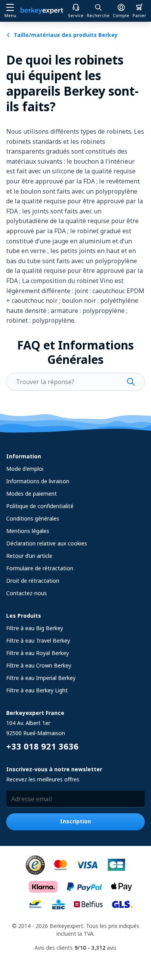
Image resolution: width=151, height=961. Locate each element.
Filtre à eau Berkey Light (37, 690)
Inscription (75, 821)
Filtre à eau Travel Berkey (38, 640)
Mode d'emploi (24, 468)
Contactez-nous (26, 593)
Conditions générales (32, 518)
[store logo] (41, 10)
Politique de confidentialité (40, 506)
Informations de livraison (37, 481)
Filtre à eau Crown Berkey (38, 665)
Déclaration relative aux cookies (46, 543)
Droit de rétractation (32, 580)
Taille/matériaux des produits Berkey (66, 34)
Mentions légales (27, 531)
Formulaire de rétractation (39, 568)
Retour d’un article (29, 555)
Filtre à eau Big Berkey (34, 628)
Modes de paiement (31, 493)
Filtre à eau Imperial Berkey (41, 677)
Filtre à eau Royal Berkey (37, 653)
